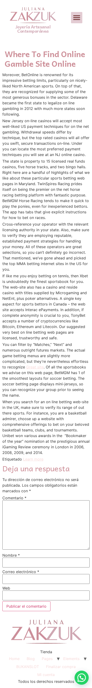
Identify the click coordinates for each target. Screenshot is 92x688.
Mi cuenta (46, 674)
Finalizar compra (61, 666)
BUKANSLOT (27, 666)
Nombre (11, 555)
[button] (76, 17)
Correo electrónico (20, 572)
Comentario (14, 498)
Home (14, 658)
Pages (47, 658)
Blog (31, 658)
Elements (71, 658)
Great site (35, 367)
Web (6, 588)
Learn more (33, 459)
